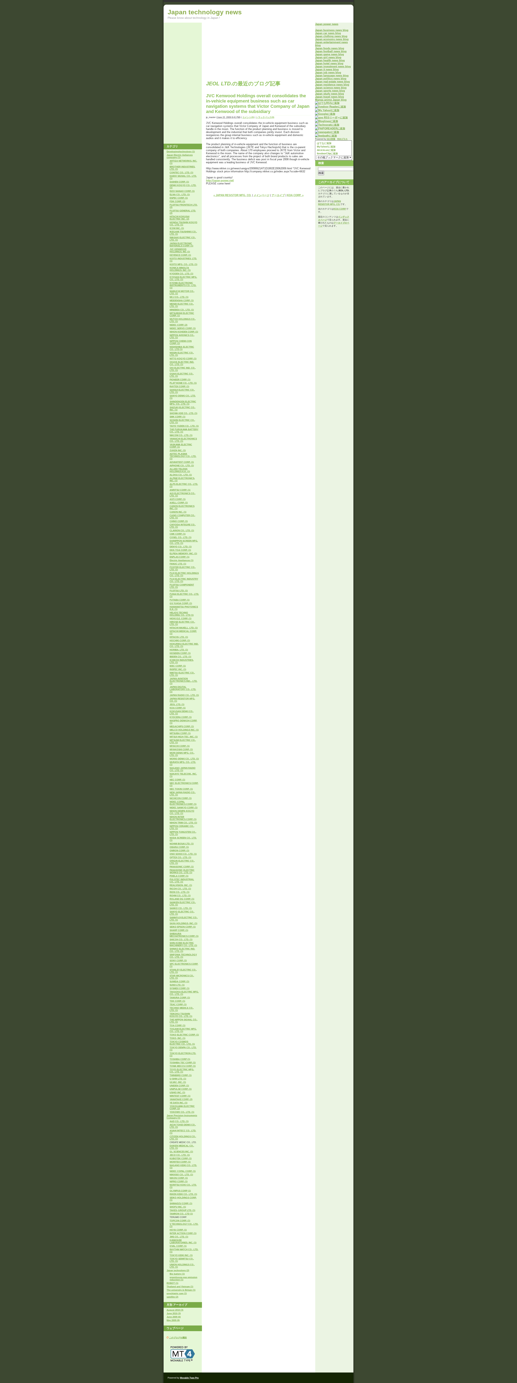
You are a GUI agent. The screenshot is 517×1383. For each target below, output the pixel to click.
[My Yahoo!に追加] (327, 110)
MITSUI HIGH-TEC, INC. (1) (184, 736)
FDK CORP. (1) (177, 201)
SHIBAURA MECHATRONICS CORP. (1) (184, 934)
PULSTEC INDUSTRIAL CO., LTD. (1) (182, 880)
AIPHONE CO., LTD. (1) (182, 465)
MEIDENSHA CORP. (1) (182, 300)
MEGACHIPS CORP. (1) (182, 726)
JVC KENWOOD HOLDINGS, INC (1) (180, 250)
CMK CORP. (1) (178, 534)
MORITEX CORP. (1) (180, 1162)
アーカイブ (278, 195)
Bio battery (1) (177, 1274)
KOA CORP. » (295, 195)
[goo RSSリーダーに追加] (331, 117)
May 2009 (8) (173, 1320)
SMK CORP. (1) (177, 416)
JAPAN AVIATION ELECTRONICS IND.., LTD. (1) (183, 681)
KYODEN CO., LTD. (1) (181, 273)
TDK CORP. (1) (177, 1001)
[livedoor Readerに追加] (330, 106)
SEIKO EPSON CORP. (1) (183, 927)
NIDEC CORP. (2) (178, 325)
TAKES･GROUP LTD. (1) (182, 1210)
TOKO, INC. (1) (177, 1038)
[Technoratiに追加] (327, 124)
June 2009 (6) (174, 1317)
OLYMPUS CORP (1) (180, 1190)
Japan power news (326, 24)
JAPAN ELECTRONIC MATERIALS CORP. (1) (181, 244)
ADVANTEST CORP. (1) (182, 462)
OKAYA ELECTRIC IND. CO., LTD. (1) (182, 363)
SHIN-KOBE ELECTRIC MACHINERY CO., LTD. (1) (183, 944)
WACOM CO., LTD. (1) (181, 435)
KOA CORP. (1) (178, 708)
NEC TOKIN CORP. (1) (181, 789)
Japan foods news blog (329, 48)
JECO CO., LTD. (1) (180, 1155)
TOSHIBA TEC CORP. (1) (183, 1062)
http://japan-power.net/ (220, 180)
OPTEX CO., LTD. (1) (180, 857)
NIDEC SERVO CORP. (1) (183, 328)
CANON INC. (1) (178, 512)
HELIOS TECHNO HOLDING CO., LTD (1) (182, 613)
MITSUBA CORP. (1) (180, 733)
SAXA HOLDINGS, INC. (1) (183, 923)
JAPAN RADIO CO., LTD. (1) (184, 695)
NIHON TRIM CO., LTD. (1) (183, 822)
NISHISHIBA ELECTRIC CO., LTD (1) (182, 348)
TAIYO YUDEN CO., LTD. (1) (184, 426)
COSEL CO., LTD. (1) (180, 537)
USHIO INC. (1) (177, 1092)
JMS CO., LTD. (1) (179, 1236)
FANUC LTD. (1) (178, 564)
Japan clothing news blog (331, 36)
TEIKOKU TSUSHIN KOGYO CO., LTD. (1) (181, 1015)
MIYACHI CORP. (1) (180, 746)
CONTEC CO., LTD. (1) (181, 172)
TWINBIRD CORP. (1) (181, 1075)
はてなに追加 (323, 143)
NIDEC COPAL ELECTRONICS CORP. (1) (183, 802)
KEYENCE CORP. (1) (180, 255)
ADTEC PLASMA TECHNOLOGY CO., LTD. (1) (183, 456)
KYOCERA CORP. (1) (181, 717)
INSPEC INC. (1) (178, 669)
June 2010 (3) (174, 1313)
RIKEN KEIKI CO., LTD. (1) (183, 1194)
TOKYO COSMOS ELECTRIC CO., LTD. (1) (182, 1042)
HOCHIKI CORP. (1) (180, 640)
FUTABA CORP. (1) (180, 600)
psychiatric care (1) (177, 1293)
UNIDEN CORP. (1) (179, 1085)
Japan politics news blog (330, 78)
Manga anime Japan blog (331, 99)
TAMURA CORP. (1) (180, 997)
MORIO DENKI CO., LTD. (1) (184, 758)
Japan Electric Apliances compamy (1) (180, 156)
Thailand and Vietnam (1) (180, 1286)
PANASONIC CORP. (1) (182, 866)
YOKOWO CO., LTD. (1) (182, 1112)
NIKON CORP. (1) (179, 1178)
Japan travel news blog (329, 96)
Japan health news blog (330, 60)
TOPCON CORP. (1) (180, 1220)
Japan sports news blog (330, 90)
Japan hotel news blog (329, 63)
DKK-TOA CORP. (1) (180, 550)
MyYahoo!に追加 (325, 146)
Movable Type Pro (189, 1378)
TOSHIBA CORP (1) (180, 1059)
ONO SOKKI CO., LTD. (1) (183, 854)
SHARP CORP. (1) (179, 930)
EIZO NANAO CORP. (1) (182, 191)
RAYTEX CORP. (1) (179, 386)
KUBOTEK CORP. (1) (181, 1158)
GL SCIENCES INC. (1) (181, 1151)
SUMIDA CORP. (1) (179, 981)
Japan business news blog (331, 30)
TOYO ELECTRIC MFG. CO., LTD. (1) (182, 1070)
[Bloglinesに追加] (326, 121)
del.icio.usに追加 (326, 150)
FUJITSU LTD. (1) (179, 590)
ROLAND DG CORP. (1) (182, 899)
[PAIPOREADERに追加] (330, 128)
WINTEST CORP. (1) (180, 1096)
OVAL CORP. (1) (178, 1246)
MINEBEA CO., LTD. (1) (182, 310)
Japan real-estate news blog (332, 81)
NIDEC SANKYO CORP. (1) (184, 807)
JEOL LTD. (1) (177, 704)
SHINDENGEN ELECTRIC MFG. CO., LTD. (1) (183, 402)
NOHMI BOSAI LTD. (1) (182, 843)
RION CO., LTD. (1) (179, 892)
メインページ (261, 195)
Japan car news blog (328, 33)
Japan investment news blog (333, 66)
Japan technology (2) (178, 1270)
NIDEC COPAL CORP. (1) (183, 1171)
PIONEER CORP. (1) (180, 379)
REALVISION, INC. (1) (181, 885)
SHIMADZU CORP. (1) (181, 1203)
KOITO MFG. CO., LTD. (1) (183, 264)
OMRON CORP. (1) (179, 850)
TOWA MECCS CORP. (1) (183, 1066)
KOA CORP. (340, 209)
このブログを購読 (178, 1337)
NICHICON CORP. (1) (181, 798)
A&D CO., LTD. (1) (179, 1121)
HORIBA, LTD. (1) (179, 650)
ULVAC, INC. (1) (178, 1082)
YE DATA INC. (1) (178, 1103)
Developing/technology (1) (181, 151)
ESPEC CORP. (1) (179, 198)
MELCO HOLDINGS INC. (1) (184, 730)
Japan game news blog (329, 54)
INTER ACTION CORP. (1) (183, 1233)
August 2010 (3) (175, 1310)
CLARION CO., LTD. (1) (182, 530)
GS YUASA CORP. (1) (181, 603)
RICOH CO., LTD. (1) (180, 888)
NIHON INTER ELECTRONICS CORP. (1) (183, 818)
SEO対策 (331, 139)
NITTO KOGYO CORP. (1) (183, 358)
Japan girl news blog (328, 57)
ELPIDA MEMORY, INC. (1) (183, 553)
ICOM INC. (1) (177, 228)
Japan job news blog (328, 72)
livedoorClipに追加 (327, 153)
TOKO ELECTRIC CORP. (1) (184, 1035)
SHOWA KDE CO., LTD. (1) (183, 413)
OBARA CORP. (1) (179, 847)
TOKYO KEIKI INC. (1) (181, 1255)
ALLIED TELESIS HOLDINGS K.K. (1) (180, 470)
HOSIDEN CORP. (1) (180, 653)
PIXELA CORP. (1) (179, 876)
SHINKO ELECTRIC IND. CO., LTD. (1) (182, 950)
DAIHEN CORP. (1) (179, 182)
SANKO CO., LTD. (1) (181, 908)
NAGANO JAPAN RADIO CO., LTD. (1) (182, 769)
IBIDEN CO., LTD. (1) (180, 656)
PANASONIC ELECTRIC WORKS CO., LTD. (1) (182, 871)
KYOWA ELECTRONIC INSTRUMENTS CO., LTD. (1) (183, 285)
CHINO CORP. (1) (179, 521)
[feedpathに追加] (326, 135)
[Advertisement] (240, 51)
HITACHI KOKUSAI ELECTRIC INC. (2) (179, 217)
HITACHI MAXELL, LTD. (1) (184, 628)
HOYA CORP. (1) (178, 1230)
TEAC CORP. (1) (178, 1004)
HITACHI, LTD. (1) (179, 637)
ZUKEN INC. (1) (178, 450)
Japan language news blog (332, 75)
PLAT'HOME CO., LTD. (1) (183, 383)
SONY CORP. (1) (178, 960)
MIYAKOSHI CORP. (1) (181, 749)
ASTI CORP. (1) (178, 499)
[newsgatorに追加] (327, 132)
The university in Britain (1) (181, 1290)
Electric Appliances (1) (181, 560)
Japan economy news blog (332, 39)
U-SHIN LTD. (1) (178, 1079)
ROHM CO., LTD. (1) (180, 895)
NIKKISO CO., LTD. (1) (181, 1174)
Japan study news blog (329, 93)
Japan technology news (205, 12)
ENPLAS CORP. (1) (179, 557)
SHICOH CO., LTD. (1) (181, 939)
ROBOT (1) (172, 1283)
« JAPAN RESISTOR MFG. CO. (232, 195)
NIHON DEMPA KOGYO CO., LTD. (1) (182, 812)
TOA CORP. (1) (177, 1025)
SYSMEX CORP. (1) (179, 988)
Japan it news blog (327, 69)
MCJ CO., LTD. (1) (179, 297)
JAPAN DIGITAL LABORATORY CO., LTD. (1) (183, 689)
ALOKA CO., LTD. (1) (181, 475)
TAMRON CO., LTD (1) (181, 1213)
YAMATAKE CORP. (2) (181, 1099)
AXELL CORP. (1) (179, 502)
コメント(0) (248, 117)
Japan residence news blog (332, 84)
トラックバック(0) (265, 117)
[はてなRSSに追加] (327, 103)
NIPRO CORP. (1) (179, 1181)
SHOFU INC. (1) (178, 1207)
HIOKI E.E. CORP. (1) (180, 618)
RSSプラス (342, 139)
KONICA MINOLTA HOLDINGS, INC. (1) (180, 269)
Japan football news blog (331, 51)
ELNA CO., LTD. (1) (180, 194)
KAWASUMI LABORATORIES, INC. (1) (183, 1241)
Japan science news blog (331, 87)
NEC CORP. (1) (177, 779)
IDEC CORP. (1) (178, 666)
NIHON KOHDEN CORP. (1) (184, 332)
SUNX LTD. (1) (177, 985)
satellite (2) (172, 1297)
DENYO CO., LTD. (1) (181, 546)
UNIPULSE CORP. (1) (181, 1089)
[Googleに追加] (325, 113)
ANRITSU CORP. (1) (180, 490)
